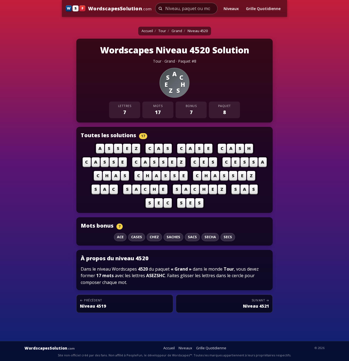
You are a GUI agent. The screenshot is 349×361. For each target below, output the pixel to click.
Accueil (147, 30)
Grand (177, 30)
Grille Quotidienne (263, 8)
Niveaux (231, 8)
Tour (162, 30)
